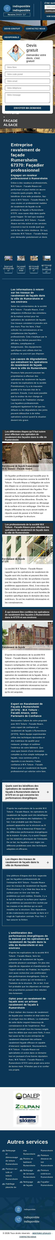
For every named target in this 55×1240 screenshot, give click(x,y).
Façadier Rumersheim (47, 1183)
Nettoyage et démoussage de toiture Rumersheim (12, 1157)
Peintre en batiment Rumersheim (29, 1162)
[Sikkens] (27, 1120)
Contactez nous (35, 29)
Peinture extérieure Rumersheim (47, 1173)
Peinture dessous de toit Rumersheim (47, 1160)
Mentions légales (41, 1233)
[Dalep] (27, 1096)
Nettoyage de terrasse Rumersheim (29, 1173)
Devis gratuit (12, 29)
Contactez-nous (27, 1237)
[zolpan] (27, 1107)
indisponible (21, 6)
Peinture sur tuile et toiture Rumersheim (12, 1174)
